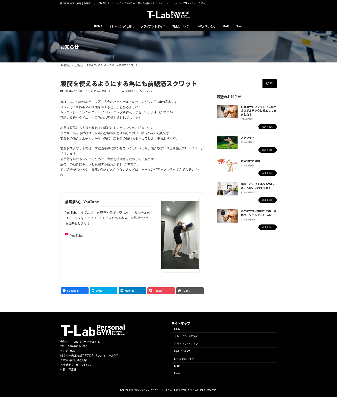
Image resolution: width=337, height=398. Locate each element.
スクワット (248, 138)
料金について (182, 351)
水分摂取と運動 (250, 161)
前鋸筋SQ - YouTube (82, 201)
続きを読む (267, 126)
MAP (177, 366)
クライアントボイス (186, 343)
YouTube (76, 235)
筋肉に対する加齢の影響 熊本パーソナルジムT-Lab (258, 213)
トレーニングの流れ (186, 336)
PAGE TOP (325, 382)
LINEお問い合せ (184, 358)
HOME (178, 328)
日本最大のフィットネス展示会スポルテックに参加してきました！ (258, 110)
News (177, 373)
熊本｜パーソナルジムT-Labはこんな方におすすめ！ (258, 186)
